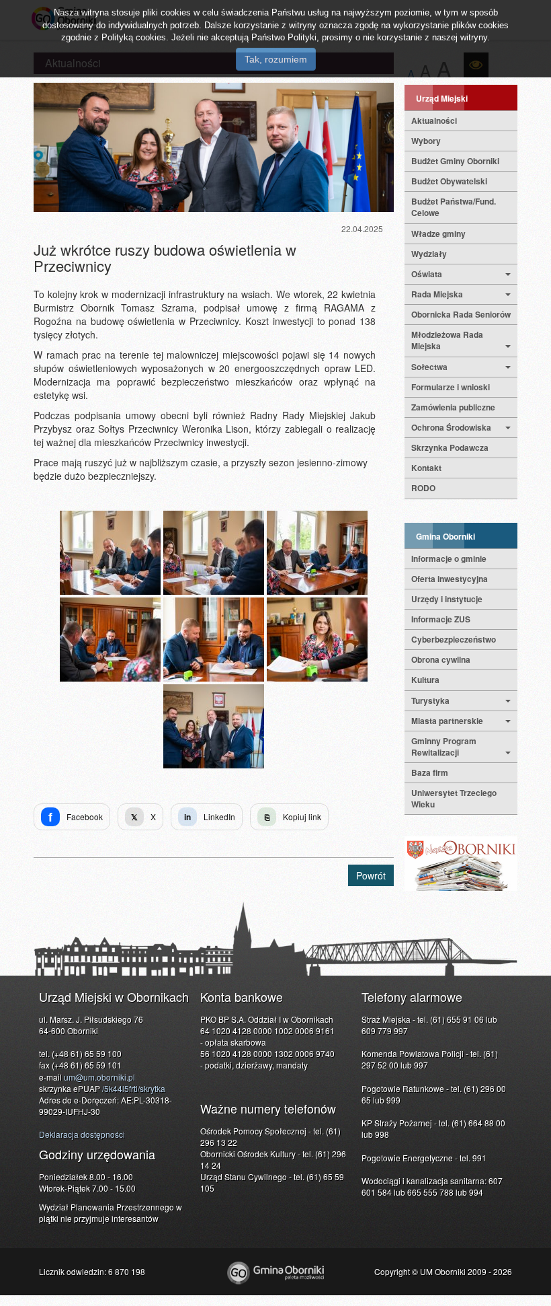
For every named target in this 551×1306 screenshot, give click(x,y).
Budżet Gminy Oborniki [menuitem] (455, 161)
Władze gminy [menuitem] (438, 233)
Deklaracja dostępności (82, 1134)
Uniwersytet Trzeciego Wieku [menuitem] (454, 798)
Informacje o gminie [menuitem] (448, 558)
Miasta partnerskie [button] (447, 721)
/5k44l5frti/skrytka (133, 1088)
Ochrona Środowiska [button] (451, 427)
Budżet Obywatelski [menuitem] (449, 181)
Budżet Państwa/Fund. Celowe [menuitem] (453, 207)
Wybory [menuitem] (426, 141)
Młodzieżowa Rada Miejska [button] (447, 340)
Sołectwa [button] (429, 367)
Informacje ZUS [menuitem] (440, 619)
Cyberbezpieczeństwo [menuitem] (453, 639)
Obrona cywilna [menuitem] (440, 659)
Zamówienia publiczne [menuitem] (453, 407)
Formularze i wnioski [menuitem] (450, 387)
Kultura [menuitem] (425, 680)
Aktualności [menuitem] (434, 120)
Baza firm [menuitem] (429, 772)
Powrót (371, 875)
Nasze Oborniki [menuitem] (461, 863)
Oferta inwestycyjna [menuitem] (449, 579)
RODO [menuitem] (423, 488)
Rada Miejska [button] (437, 294)
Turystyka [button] (430, 700)
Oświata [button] (426, 274)
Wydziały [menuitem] (429, 254)
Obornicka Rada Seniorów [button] (461, 314)
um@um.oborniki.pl (99, 1077)
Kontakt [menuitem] (426, 468)
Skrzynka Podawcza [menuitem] (450, 447)
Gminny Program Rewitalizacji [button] (443, 746)
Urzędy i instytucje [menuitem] (446, 599)
